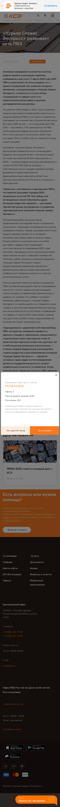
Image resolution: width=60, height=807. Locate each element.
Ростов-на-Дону (14, 385)
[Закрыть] (2, 6)
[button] (36, 800)
